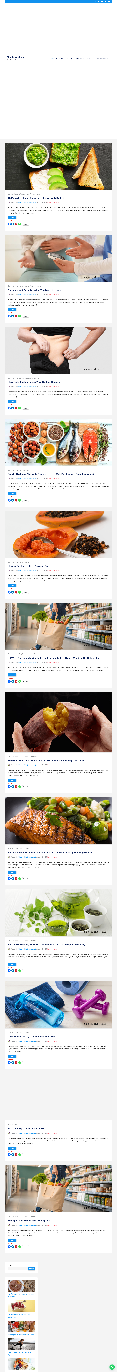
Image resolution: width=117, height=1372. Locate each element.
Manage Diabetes (14, 194)
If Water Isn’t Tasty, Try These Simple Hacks (33, 1036)
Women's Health (34, 194)
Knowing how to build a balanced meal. (21, 1335)
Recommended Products (102, 58)
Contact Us (90, 58)
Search (10, 1266)
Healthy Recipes (31, 756)
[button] (112, 1367)
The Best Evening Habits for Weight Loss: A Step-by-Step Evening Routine (50, 852)
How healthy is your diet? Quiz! (26, 1128)
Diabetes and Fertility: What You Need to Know (34, 290)
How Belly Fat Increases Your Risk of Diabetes (34, 382)
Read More (12, 218)
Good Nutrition (13, 286)
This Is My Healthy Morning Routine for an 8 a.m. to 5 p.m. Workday (46, 944)
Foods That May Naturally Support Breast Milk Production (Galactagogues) (51, 474)
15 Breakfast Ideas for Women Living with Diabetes (37, 198)
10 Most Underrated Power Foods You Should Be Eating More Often (46, 760)
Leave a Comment (53, 202)
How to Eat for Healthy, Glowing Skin (29, 566)
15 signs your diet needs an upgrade (29, 1220)
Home (52, 58)
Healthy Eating (24, 286)
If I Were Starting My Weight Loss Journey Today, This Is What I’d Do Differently (53, 658)
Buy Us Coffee (70, 58)
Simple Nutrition (15, 57)
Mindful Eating (24, 848)
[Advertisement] (58, 126)
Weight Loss (24, 194)
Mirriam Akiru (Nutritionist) (27, 202)
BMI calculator (80, 58)
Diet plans (11, 756)
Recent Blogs (60, 58)
